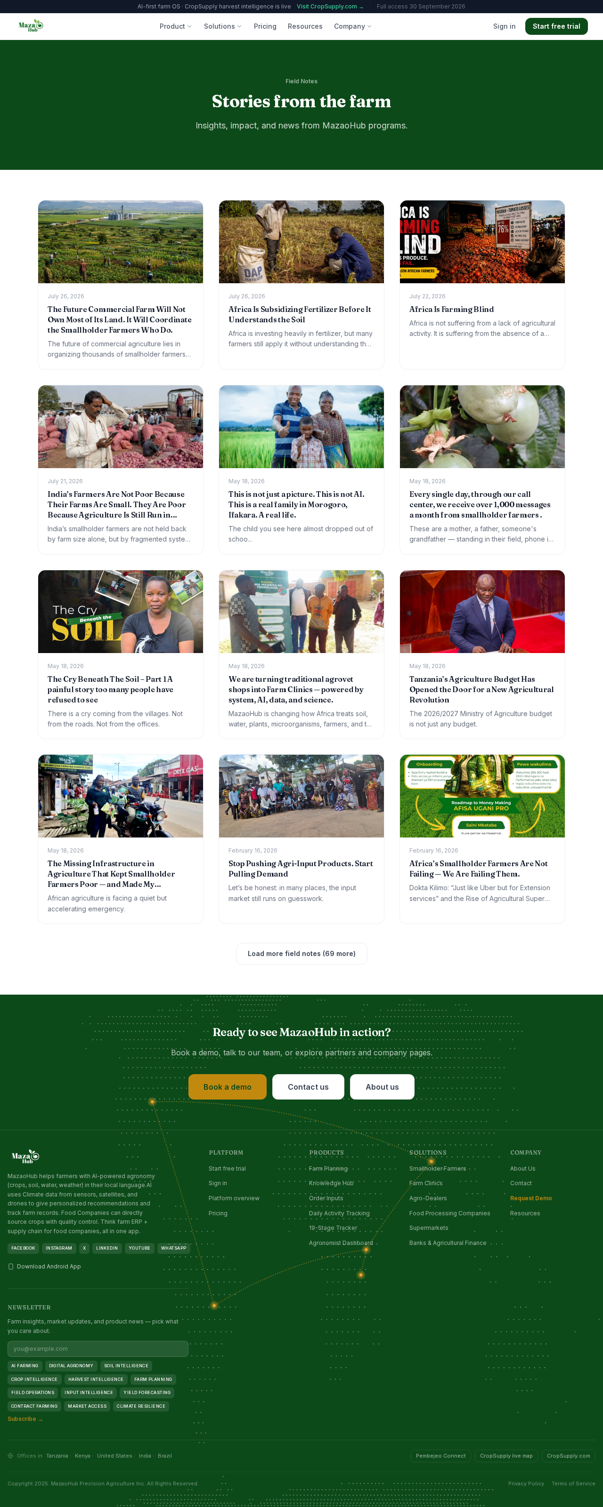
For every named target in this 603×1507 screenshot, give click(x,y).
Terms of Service (573, 1483)
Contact (521, 1183)
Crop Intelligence (34, 1379)
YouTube (140, 1248)
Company (349, 26)
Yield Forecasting (147, 1392)
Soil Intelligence (126, 1365)
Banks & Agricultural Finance (448, 1242)
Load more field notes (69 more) (302, 953)
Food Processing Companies (449, 1213)
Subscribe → (25, 1418)
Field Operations (32, 1392)
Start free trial (556, 26)
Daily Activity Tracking (339, 1213)
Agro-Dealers (428, 1198)
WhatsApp (174, 1248)
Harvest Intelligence (96, 1379)
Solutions (219, 26)
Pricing (265, 26)
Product (172, 26)
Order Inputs (326, 1198)
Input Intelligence (89, 1392)
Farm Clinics (426, 1183)
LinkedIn (107, 1248)
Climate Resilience (141, 1406)
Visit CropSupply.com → (330, 6)
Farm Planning (328, 1168)
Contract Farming (34, 1406)
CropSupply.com (568, 1455)
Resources (305, 26)
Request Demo (531, 1198)
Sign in (504, 26)
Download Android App (49, 1266)
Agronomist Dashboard (341, 1242)
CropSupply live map (506, 1455)
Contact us (308, 1087)
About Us (523, 1168)
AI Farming (25, 1365)
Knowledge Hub (331, 1183)
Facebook (23, 1248)
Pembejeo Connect (441, 1455)
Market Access (87, 1406)
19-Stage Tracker (333, 1227)
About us (382, 1087)
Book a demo (228, 1087)
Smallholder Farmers (437, 1168)
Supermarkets (428, 1227)
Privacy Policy (526, 1483)
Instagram (59, 1248)
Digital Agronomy (71, 1365)
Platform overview (234, 1198)
